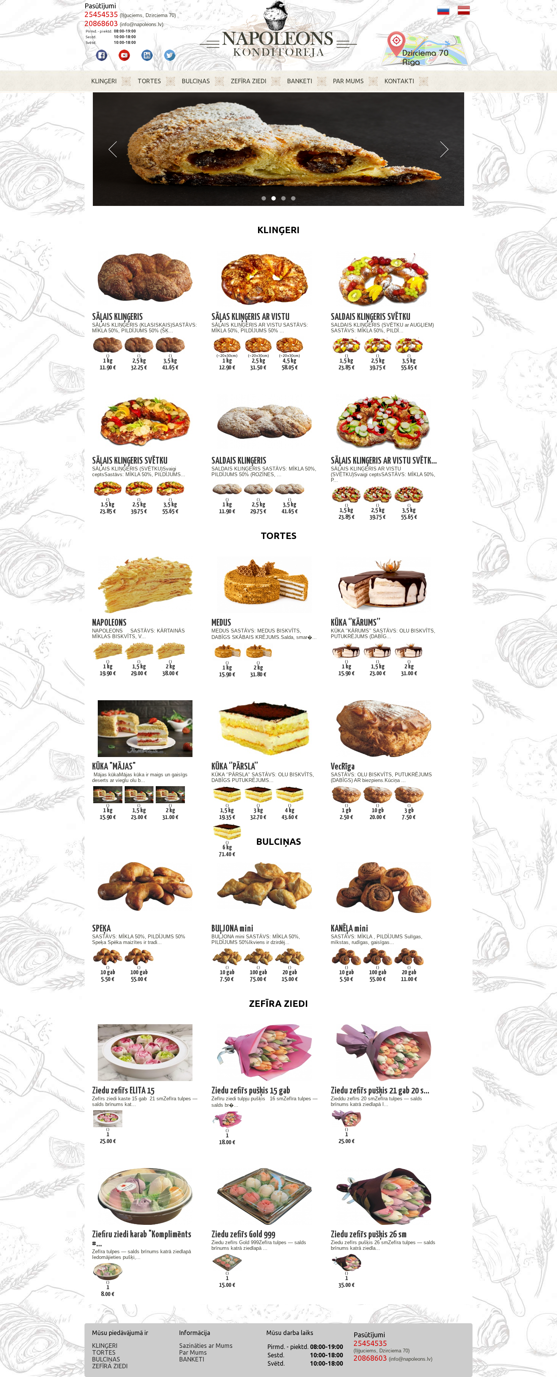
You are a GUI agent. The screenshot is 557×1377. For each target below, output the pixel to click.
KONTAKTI (399, 81)
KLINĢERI (104, 81)
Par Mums (193, 1352)
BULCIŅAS (196, 81)
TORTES (149, 81)
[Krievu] (443, 14)
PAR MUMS (348, 81)
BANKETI (299, 81)
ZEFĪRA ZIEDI (248, 81)
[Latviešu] (463, 14)
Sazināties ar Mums (206, 1345)
